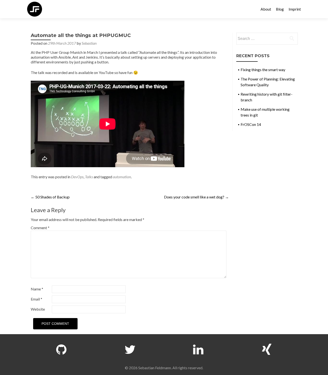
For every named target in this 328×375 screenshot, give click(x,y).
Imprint (295, 9)
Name (37, 289)
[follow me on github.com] (61, 348)
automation (122, 176)
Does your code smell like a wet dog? (196, 197)
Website (38, 309)
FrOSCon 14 (251, 124)
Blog (280, 9)
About (266, 9)
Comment (40, 227)
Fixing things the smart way (263, 69)
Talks (89, 176)
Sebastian (89, 43)
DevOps (77, 176)
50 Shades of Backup (50, 197)
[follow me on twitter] (129, 348)
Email (36, 299)
